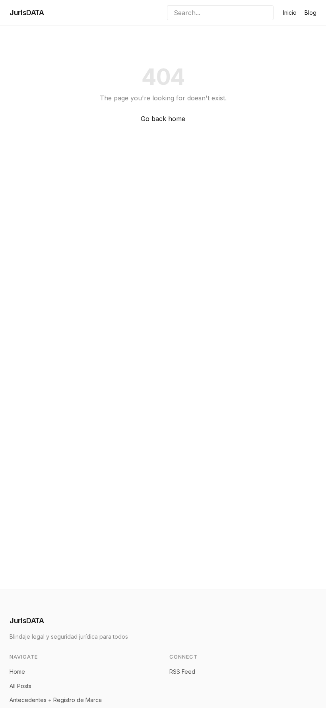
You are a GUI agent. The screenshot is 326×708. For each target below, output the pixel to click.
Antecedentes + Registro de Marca (56, 699)
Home (17, 671)
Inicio (290, 12)
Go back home (163, 119)
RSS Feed (182, 671)
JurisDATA (27, 12)
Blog (310, 12)
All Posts (20, 686)
